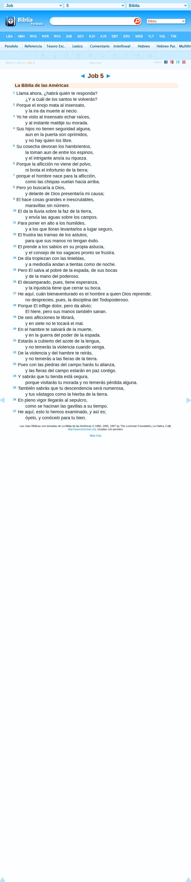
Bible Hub (95, 435)
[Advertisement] (95, 479)
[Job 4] (6, 411)
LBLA (20, 63)
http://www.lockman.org (82, 429)
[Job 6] (185, 411)
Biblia (9, 63)
